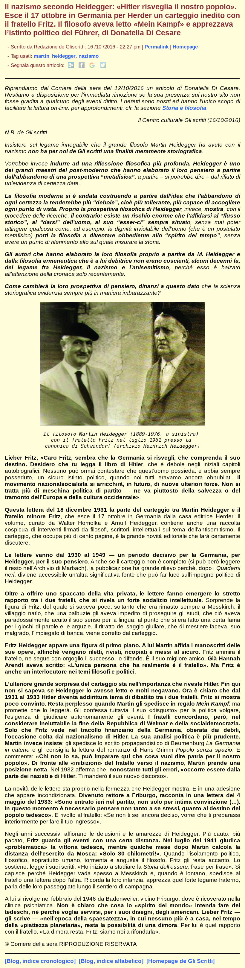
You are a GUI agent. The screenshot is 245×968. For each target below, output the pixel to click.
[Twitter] (103, 66)
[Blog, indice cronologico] (40, 961)
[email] (71, 66)
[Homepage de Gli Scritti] (180, 961)
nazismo (89, 56)
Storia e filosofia (184, 108)
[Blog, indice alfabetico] (111, 961)
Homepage (185, 47)
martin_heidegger (55, 56)
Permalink (157, 47)
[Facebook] (82, 66)
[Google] (92, 66)
